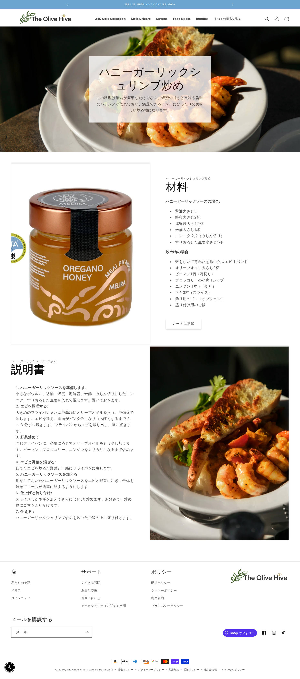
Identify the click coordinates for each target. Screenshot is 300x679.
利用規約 (157, 598)
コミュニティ (20, 598)
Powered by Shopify (100, 669)
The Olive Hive (76, 669)
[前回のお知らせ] (67, 4)
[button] (267, 19)
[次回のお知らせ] (232, 4)
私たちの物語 (20, 583)
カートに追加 (183, 323)
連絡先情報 (210, 669)
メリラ (16, 590)
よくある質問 (90, 583)
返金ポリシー (125, 669)
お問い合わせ (90, 598)
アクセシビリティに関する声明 (103, 606)
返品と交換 (89, 590)
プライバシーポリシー (167, 606)
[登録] (87, 632)
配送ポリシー (160, 583)
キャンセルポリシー (233, 669)
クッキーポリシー (164, 590)
